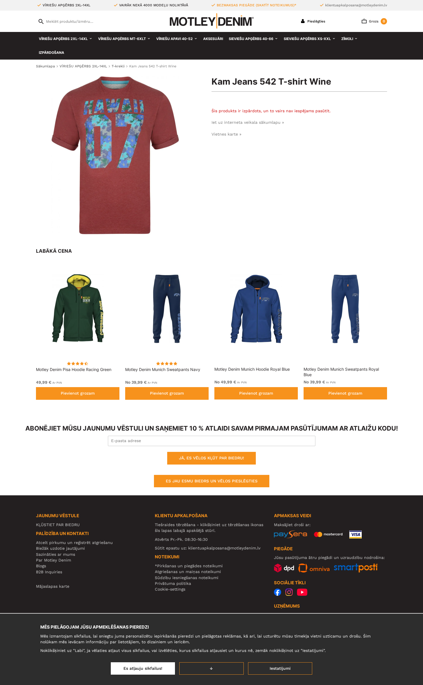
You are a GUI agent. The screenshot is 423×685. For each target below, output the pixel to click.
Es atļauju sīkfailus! (142, 668)
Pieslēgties (315, 21)
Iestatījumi (280, 668)
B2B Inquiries (49, 572)
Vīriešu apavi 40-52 (174, 39)
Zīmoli (347, 39)
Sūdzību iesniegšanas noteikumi (186, 577)
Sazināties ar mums (55, 554)
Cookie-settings (170, 589)
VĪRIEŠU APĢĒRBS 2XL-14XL (63, 39)
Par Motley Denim (53, 560)
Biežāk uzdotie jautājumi (60, 548)
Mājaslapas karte (52, 586)
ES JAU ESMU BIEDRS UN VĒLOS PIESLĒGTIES (212, 481)
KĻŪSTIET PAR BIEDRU (58, 524)
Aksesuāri (213, 39)
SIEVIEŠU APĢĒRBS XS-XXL (307, 39)
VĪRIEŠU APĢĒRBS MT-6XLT (122, 39)
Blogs (41, 566)
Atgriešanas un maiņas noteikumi (188, 571)
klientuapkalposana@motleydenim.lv (356, 5)
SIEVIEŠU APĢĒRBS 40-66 (251, 39)
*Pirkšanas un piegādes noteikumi (189, 566)
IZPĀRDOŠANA (51, 52)
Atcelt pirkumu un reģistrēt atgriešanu (74, 542)
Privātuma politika (173, 583)
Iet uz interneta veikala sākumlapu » (248, 122)
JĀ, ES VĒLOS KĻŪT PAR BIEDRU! (211, 458)
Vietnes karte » (226, 134)
